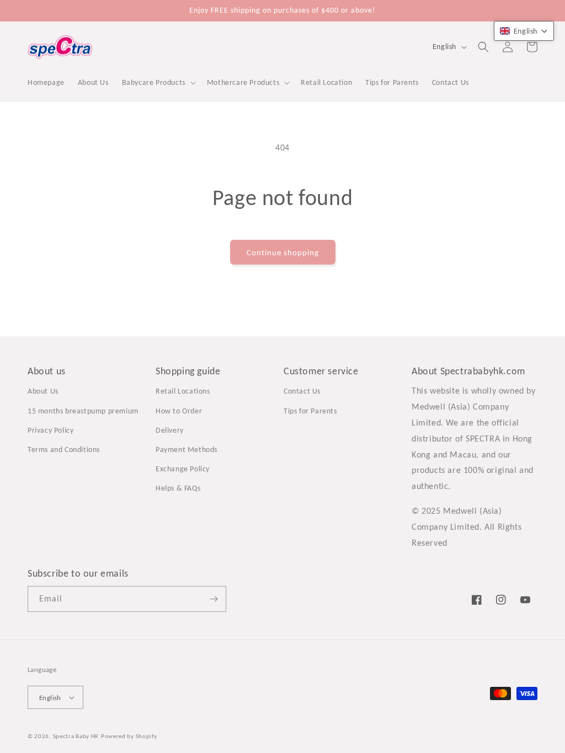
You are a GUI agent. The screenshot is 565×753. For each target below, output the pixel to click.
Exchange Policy (183, 469)
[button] (157, 82)
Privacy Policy (50, 430)
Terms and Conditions (64, 449)
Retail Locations (183, 391)
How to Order (179, 411)
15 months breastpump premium (83, 411)
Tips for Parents (310, 411)
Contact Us (302, 391)
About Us (43, 391)
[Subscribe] (213, 599)
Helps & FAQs (178, 488)
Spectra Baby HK (76, 736)
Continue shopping (283, 252)
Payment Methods (186, 449)
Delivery (170, 430)
